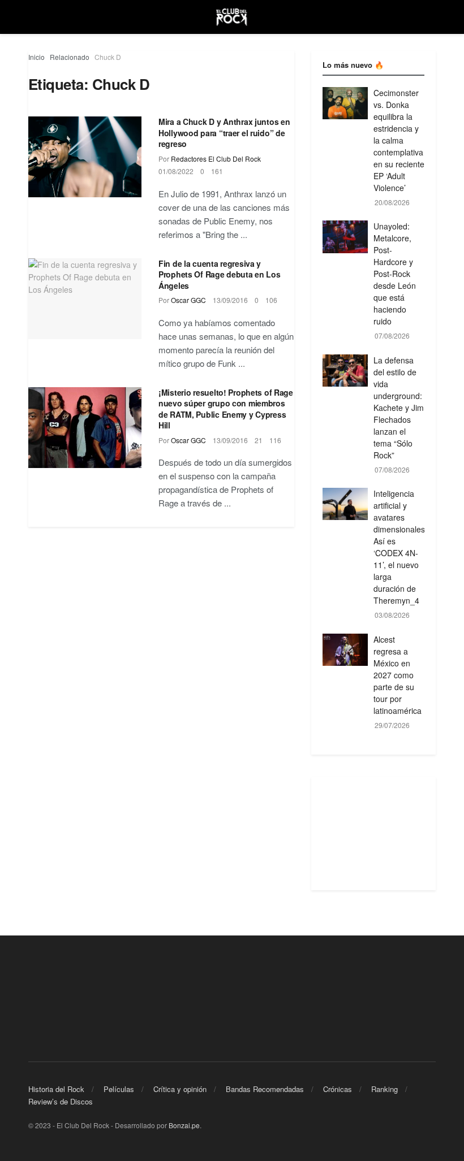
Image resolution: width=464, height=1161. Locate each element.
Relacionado (69, 57)
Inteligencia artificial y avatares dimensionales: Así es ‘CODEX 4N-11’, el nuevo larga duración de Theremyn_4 (400, 547)
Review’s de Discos (60, 1101)
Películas (119, 1089)
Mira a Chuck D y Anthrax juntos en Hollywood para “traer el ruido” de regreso (224, 132)
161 (217, 171)
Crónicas (337, 1089)
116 (275, 440)
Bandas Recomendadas (265, 1089)
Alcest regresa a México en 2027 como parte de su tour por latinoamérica (397, 675)
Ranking (384, 1089)
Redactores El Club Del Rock (216, 158)
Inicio (36, 57)
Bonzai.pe (184, 1125)
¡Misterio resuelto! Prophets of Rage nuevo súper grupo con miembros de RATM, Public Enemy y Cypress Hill (225, 409)
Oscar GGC (188, 300)
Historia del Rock (56, 1089)
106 (271, 300)
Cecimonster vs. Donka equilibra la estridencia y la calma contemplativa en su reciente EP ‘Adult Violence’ (398, 140)
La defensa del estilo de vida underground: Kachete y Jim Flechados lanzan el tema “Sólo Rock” (398, 407)
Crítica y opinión (180, 1089)
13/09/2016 (230, 300)
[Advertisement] (373, 833)
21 (259, 440)
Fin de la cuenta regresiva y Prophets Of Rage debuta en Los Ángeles (219, 274)
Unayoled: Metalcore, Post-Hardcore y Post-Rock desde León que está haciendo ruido (394, 273)
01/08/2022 (176, 171)
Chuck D (107, 57)
